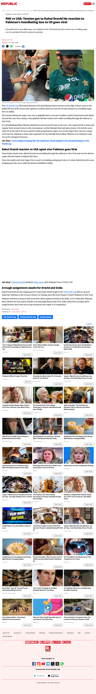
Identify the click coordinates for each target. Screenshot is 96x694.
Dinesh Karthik (18, 282)
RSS (79, 633)
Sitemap (42, 633)
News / (4, 11)
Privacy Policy (30, 633)
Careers (87, 633)
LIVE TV (88, 4)
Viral (74, 149)
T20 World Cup (12, 105)
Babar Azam (38, 282)
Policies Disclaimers (56, 633)
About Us (6, 633)
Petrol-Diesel (7, 636)
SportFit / (9, 11)
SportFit (5, 42)
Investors (70, 633)
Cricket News (45, 317)
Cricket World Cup (28, 317)
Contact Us (17, 633)
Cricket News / (17, 11)
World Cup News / (27, 11)
